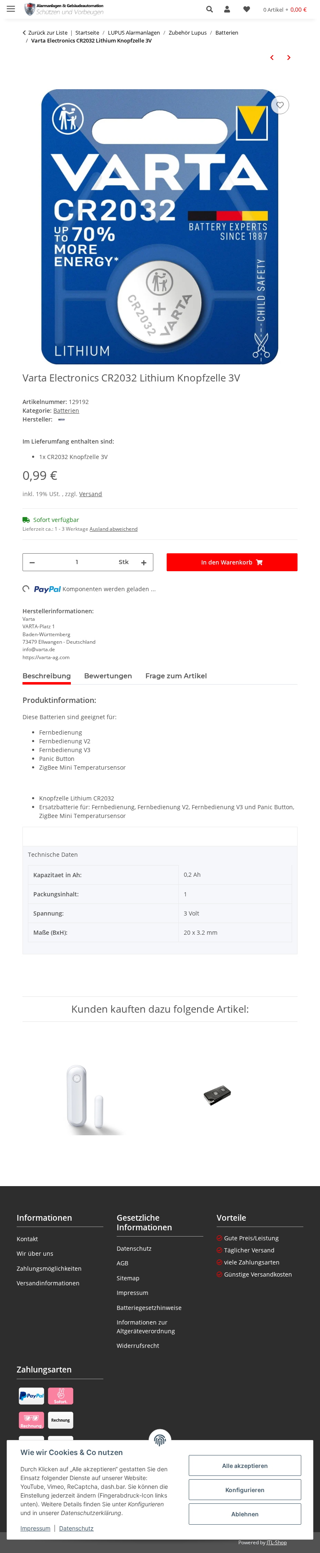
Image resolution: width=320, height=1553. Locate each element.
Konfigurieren (245, 1489)
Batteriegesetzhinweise (149, 1308)
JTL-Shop (277, 1542)
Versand (90, 494)
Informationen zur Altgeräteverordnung (146, 1326)
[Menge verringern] (32, 562)
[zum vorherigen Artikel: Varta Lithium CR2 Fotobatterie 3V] (271, 57)
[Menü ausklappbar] (11, 5)
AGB (122, 1263)
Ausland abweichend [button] (114, 528)
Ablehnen (245, 1514)
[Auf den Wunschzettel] (280, 105)
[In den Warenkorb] (29, 84)
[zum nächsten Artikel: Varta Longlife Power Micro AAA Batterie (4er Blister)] (289, 57)
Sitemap (128, 1278)
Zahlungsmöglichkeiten (49, 1268)
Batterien (66, 410)
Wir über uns (35, 1253)
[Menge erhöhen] (144, 562)
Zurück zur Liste (48, 32)
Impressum (35, 1528)
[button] (212, 9)
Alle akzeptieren (245, 1465)
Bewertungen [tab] (108, 676)
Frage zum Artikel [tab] (176, 676)
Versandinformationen (48, 1283)
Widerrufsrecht (138, 1346)
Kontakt (27, 1239)
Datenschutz (76, 1528)
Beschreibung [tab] (46, 676)
